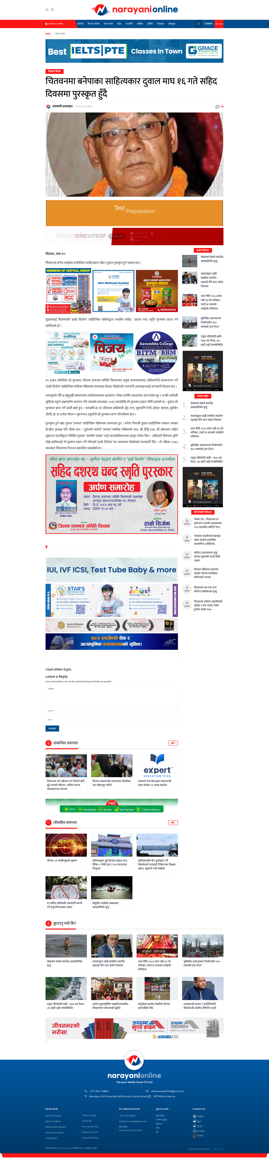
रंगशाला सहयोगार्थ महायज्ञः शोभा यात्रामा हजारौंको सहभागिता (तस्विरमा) (207, 540)
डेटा (157, 1132)
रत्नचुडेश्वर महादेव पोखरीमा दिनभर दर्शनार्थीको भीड (154, 1006)
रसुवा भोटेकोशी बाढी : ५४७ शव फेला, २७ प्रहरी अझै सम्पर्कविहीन (212, 340)
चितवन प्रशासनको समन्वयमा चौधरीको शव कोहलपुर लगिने (111, 783)
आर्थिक (140, 24)
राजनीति (129, 24)
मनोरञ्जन (160, 24)
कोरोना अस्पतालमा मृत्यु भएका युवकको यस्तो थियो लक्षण (207, 556)
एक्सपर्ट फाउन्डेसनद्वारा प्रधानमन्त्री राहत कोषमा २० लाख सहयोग (154, 783)
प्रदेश (119, 24)
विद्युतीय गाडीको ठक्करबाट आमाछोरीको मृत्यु (105, 905)
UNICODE (219, 24)
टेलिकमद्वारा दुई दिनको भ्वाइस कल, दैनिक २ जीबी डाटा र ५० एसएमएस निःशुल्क (109, 864)
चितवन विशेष (93, 24)
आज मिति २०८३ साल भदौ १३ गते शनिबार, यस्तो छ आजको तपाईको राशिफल (211, 302)
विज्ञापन (159, 1124)
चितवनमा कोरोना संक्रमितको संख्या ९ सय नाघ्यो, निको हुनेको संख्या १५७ (208, 605)
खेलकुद (171, 24)
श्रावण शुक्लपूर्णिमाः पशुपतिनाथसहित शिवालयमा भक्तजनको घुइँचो (110, 1006)
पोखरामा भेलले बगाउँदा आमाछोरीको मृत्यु (212, 259)
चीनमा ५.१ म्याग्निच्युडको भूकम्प (62, 860)
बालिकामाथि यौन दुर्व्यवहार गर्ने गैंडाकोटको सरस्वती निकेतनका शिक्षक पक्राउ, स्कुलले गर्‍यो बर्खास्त (157, 864)
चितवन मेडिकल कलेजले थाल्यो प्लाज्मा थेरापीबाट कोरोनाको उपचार (206, 573)
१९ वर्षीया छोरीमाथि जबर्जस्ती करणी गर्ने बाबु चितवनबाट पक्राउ (64, 905)
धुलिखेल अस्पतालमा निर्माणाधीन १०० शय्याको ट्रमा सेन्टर (211, 322)
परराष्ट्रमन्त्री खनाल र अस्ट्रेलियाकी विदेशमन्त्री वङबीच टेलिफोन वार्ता (200, 1006)
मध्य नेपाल (108, 24)
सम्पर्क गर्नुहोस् (161, 1120)
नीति (157, 1128)
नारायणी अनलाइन (62, 106)
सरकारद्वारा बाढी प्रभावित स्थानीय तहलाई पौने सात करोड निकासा (212, 280)
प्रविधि (150, 24)
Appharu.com (217, 1149)
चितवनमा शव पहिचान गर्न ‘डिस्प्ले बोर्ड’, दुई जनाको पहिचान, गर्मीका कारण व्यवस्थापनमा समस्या (66, 785)
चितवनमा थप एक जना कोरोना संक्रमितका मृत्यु (205, 589)
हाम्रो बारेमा (160, 1116)
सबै (173, 743)
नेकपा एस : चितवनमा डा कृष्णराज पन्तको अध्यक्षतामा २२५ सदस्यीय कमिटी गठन (208, 523)
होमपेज (80, 24)
